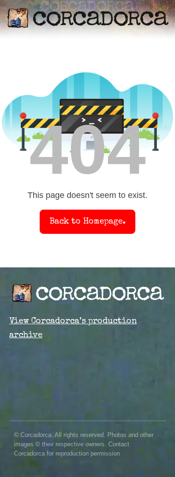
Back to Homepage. (87, 222)
